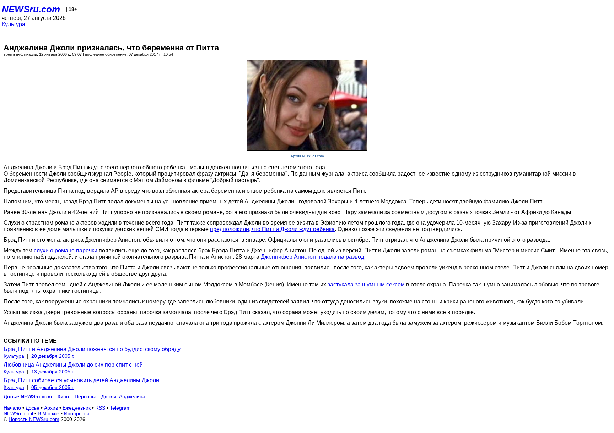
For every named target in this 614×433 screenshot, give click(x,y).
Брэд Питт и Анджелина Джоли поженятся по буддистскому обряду (92, 349)
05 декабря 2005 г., (53, 387)
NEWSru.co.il (18, 413)
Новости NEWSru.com (34, 419)
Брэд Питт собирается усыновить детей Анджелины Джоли (81, 380)
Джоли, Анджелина (123, 396)
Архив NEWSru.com (307, 156)
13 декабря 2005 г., (53, 371)
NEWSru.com (31, 9)
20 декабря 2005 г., (53, 356)
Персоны (85, 396)
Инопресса (77, 413)
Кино (63, 396)
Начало (12, 408)
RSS (100, 408)
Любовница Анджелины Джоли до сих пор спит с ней (73, 365)
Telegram (120, 408)
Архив (51, 408)
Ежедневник (77, 408)
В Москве (48, 413)
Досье (32, 408)
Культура (13, 24)
